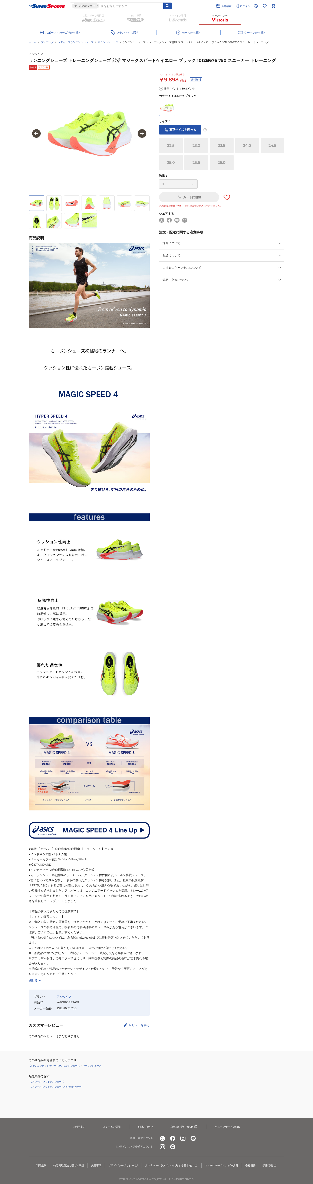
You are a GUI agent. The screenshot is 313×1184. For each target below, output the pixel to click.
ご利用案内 (79, 1126)
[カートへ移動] (273, 5)
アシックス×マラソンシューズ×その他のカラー (57, 1086)
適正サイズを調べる (182, 130)
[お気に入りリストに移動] (264, 5)
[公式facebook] (172, 1138)
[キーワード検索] (167, 6)
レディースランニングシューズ (75, 42)
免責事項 (96, 1165)
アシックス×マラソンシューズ (48, 1081)
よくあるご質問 (112, 1126)
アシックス (36, 54)
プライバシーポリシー (121, 1165)
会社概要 (250, 1165)
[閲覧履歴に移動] (256, 6)
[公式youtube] (193, 1138)
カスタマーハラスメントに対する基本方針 (169, 1165)
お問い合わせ (145, 1126)
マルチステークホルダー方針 (221, 1165)
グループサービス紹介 (227, 1126)
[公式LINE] (172, 1146)
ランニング (47, 42)
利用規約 (41, 1165)
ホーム (32, 42)
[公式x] (162, 1138)
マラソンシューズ (108, 42)
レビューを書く (139, 1025)
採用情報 (268, 1165)
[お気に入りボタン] (227, 197)
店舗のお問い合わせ (181, 1126)
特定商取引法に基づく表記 (68, 1165)
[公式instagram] (182, 1138)
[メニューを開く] (282, 6)
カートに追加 (192, 197)
